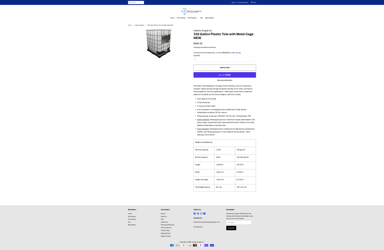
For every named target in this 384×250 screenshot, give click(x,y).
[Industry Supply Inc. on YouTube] (204, 214)
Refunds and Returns (167, 225)
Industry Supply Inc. (198, 242)
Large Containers (139, 25)
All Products (181, 18)
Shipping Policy (166, 233)
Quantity (197, 55)
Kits (201, 18)
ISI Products (192, 18)
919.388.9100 (198, 227)
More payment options (224, 80)
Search (163, 213)
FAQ (162, 219)
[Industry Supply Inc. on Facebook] (195, 214)
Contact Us (164, 222)
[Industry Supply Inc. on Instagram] (201, 214)
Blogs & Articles (166, 236)
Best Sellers (209, 18)
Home (172, 18)
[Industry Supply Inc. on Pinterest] (198, 214)
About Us (164, 216)
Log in (233, 2)
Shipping (197, 47)
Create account (243, 2)
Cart (254, 2)
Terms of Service (166, 227)
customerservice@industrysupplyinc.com (207, 222)
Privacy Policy (165, 230)
